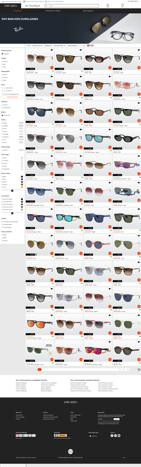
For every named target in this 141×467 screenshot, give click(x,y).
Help (71, 412)
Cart (123, 7)
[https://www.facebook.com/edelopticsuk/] (112, 436)
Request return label (48, 419)
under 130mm (8, 88)
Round (5, 163)
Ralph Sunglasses (46, 388)
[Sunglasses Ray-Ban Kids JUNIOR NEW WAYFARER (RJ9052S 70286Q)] (98, 350)
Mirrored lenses (7, 227)
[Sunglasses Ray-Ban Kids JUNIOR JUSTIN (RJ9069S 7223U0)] (98, 271)
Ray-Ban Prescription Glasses (78, 383)
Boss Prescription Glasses (105, 386)
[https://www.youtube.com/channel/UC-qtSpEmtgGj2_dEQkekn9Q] (119, 436)
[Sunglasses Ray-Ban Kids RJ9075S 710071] (127, 350)
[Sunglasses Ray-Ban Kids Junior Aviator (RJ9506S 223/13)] (69, 111)
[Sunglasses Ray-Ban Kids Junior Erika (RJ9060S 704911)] (127, 58)
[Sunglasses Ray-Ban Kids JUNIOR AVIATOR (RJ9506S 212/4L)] (69, 244)
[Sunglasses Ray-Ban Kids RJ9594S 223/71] (127, 324)
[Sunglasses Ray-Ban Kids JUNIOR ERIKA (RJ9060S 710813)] (40, 58)
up (124, 457)
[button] (10, 5)
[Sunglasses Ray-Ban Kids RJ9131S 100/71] (69, 271)
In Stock (5, 104)
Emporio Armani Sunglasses (49, 383)
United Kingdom (134, 1)
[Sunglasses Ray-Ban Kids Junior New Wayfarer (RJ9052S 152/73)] (69, 85)
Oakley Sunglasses (21, 385)
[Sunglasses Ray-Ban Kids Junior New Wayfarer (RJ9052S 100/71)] (127, 111)
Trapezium (6, 137)
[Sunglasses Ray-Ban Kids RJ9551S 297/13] (127, 271)
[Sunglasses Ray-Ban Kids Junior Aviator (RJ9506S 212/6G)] (69, 138)
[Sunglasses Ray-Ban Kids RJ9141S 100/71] (127, 138)
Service (45, 412)
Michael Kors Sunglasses (47, 385)
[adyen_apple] (29, 435)
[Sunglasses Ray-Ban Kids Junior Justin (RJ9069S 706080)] (98, 217)
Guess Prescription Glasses (105, 385)
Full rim (5, 150)
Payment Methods (48, 415)
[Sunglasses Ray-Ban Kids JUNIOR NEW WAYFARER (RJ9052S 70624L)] (40, 191)
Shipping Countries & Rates (50, 417)
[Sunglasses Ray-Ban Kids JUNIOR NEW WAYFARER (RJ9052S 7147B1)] (127, 164)
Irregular (5, 125)
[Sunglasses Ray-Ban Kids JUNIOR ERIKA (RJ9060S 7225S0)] (69, 350)
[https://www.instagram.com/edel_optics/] (115, 436)
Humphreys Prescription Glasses (79, 386)
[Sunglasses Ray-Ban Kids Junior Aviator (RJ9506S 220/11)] (40, 164)
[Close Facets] (12, 45)
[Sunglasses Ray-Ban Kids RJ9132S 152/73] (98, 111)
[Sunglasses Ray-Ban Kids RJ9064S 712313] (69, 324)
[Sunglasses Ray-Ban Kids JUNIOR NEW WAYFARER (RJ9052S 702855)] (69, 217)
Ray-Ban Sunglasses (21, 383)
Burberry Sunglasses (46, 390)
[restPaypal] (25, 435)
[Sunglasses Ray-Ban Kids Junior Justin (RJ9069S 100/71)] (127, 217)
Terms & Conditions (21, 457)
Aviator (5, 131)
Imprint (34, 457)
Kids (4, 67)
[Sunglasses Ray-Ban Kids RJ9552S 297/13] (40, 271)
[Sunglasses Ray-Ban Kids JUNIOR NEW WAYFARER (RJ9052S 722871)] (40, 350)
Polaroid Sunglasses (21, 390)
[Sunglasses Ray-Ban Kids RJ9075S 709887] (98, 244)
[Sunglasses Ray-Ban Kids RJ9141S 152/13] (98, 58)
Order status (73, 421)
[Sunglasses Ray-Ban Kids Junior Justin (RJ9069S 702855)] (40, 111)
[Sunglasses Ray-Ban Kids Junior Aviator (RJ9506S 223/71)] (127, 244)
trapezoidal (6, 169)
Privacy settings (20, 417)
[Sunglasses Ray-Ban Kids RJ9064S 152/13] (98, 85)
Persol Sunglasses (21, 386)
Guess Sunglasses (46, 386)
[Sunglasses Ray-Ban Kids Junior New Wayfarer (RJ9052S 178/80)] (40, 217)
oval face (5, 160)
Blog (71, 419)
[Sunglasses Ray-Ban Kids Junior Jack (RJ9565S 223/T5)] (40, 244)
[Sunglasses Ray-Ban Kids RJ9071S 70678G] (98, 324)
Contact (18, 419)
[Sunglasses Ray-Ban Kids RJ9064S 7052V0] (69, 164)
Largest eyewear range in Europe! (13, 1)
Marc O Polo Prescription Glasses (79, 388)
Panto (4, 128)
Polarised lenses (7, 224)
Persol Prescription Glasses (105, 383)
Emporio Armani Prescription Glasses (80, 390)
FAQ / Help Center (75, 415)
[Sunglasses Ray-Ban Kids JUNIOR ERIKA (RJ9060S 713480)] (127, 297)
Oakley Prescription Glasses (78, 385)
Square (5, 123)
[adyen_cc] (17, 435)
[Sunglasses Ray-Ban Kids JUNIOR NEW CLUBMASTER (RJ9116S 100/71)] (69, 191)
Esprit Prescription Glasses (105, 390)
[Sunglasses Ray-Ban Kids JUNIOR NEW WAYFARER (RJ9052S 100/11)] (40, 85)
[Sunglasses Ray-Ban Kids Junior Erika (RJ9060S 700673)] (69, 58)
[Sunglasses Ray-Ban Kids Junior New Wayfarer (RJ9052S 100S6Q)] (40, 324)
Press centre (19, 415)
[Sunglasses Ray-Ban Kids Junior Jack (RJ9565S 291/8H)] (98, 191)
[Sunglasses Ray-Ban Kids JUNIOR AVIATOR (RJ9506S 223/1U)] (127, 191)
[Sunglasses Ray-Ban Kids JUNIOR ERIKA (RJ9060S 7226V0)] (127, 85)
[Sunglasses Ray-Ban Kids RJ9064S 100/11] (40, 297)
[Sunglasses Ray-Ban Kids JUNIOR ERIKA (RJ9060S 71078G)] (40, 138)
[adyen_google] (34, 435)
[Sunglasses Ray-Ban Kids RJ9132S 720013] (98, 164)
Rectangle (5, 134)
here (117, 423)
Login (107, 7)
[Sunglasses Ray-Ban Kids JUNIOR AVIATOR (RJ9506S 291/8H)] (98, 297)
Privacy (29, 457)
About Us (18, 412)
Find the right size (12, 97)
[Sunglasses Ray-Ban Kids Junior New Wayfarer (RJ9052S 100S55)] (98, 138)
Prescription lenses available (10, 221)
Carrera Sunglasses (21, 388)
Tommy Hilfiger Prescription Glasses (108, 388)
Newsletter (73, 417)
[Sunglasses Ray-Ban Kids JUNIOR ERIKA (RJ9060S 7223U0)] (69, 297)
